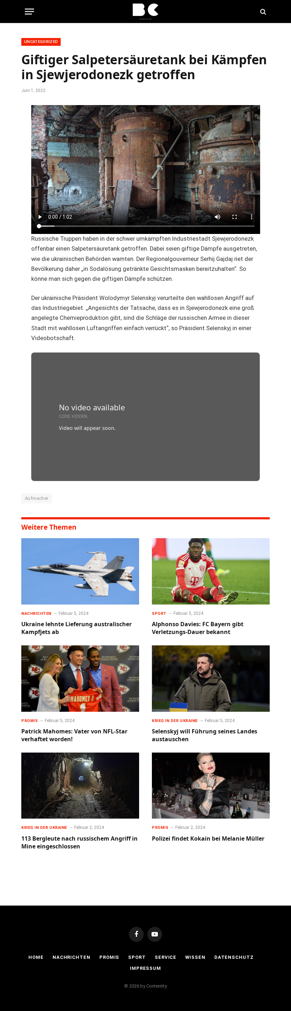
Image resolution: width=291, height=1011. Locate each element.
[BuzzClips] (146, 11)
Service (165, 957)
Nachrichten (36, 613)
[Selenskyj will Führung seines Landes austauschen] (211, 678)
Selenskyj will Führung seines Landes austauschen (204, 735)
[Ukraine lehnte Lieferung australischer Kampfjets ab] (80, 571)
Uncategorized (41, 41)
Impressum (145, 968)
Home (36, 957)
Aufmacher (37, 498)
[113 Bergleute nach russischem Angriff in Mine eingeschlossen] (80, 786)
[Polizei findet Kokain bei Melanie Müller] (211, 786)
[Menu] (29, 12)
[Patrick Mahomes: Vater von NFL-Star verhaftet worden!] (80, 678)
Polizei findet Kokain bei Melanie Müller (208, 838)
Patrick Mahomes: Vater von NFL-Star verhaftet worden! (74, 735)
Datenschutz (234, 957)
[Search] (262, 12)
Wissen (195, 957)
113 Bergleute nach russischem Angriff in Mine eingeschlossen (79, 842)
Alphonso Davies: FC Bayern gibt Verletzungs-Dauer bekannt (197, 628)
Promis (29, 720)
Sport (159, 613)
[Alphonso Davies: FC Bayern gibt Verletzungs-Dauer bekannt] (211, 571)
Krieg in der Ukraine (175, 720)
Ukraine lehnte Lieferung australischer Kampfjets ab (76, 628)
